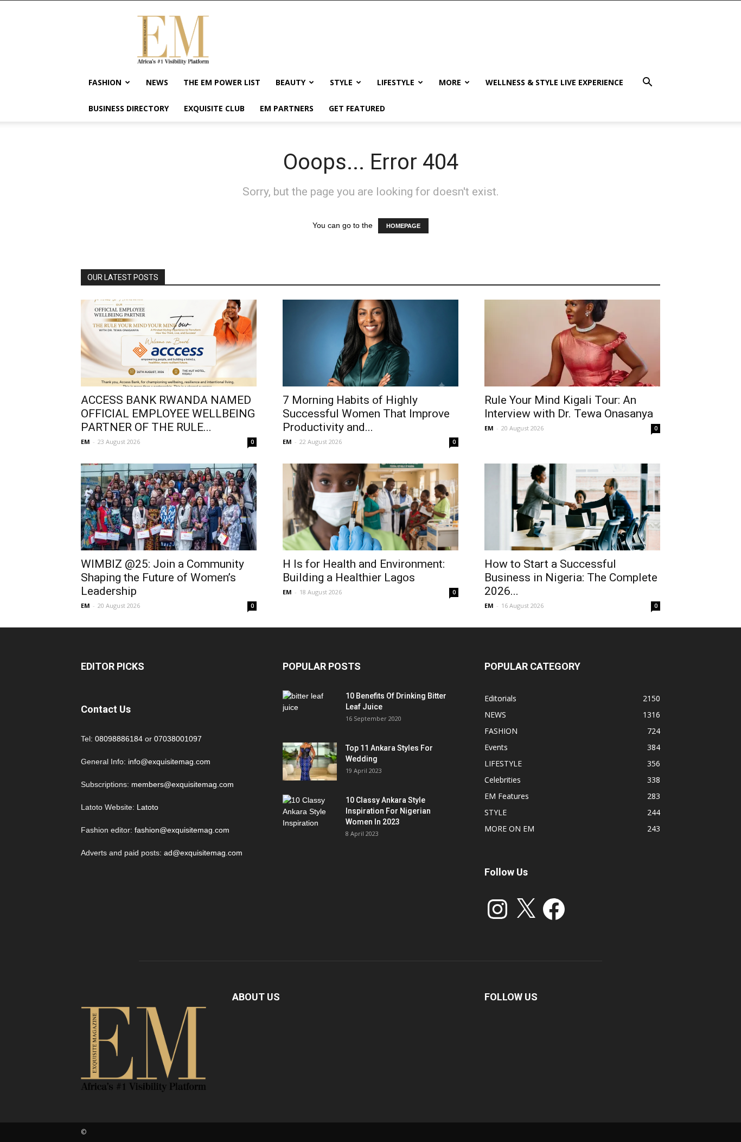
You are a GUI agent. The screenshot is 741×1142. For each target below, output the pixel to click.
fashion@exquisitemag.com (182, 830)
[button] (647, 83)
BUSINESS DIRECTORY (128, 108)
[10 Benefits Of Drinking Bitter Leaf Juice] (310, 709)
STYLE (341, 82)
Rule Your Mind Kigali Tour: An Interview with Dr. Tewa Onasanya (568, 407)
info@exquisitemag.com (169, 761)
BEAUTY (290, 82)
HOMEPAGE (403, 226)
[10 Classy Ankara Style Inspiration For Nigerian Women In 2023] (310, 814)
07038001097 (178, 738)
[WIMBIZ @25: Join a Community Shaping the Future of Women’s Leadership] (169, 507)
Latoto (147, 807)
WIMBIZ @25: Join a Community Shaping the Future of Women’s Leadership (162, 577)
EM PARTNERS (287, 108)
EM (85, 441)
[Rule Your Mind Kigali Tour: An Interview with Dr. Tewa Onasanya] (572, 343)
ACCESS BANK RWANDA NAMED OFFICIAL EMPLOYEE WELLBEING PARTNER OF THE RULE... (168, 414)
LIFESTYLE (395, 82)
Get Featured (357, 108)
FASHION (105, 82)
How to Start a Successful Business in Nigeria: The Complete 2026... (570, 577)
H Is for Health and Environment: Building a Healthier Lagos (364, 570)
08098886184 (119, 738)
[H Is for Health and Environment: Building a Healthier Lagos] (370, 507)
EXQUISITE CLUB (214, 108)
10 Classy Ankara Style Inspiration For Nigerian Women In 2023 (388, 811)
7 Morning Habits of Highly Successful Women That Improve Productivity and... (366, 414)
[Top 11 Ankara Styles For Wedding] (310, 762)
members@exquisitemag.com (182, 784)
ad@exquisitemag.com (203, 852)
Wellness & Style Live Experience (554, 82)
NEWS (157, 82)
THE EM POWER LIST (221, 82)
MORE (450, 82)
